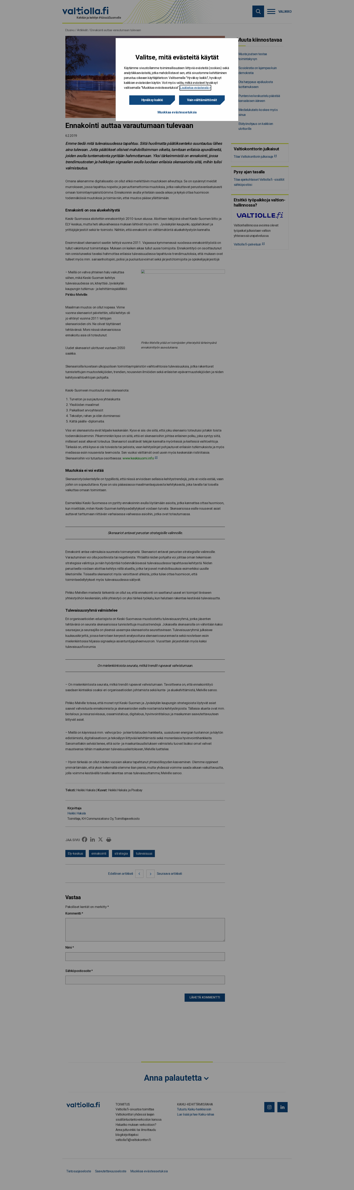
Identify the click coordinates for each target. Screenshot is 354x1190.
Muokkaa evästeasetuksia (177, 112)
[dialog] (177, 79)
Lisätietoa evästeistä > (195, 88)
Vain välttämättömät (202, 100)
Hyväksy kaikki (152, 100)
